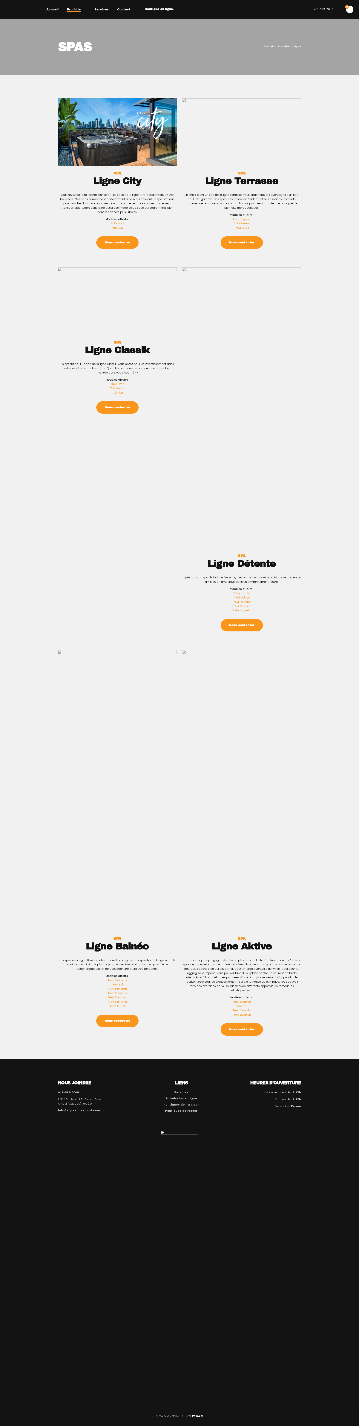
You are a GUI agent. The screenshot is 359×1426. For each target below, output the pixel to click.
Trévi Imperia (242, 610)
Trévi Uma (117, 384)
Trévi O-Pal (117, 1006)
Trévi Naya (117, 388)
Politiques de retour (181, 1110)
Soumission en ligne (181, 1098)
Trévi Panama (117, 989)
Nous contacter (117, 242)
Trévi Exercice (241, 1002)
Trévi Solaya (241, 597)
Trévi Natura (241, 593)
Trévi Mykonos (117, 993)
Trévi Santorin (117, 1002)
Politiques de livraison (181, 1104)
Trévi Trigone (242, 219)
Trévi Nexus (241, 223)
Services (181, 1092)
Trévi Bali (117, 984)
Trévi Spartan (241, 1015)
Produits (284, 46)
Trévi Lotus (241, 228)
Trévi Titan (117, 392)
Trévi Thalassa (117, 997)
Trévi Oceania (241, 602)
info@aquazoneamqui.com (79, 1110)
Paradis (197, 1416)
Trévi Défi (241, 1006)
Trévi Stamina (241, 606)
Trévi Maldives (117, 980)
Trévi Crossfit (242, 1010)
